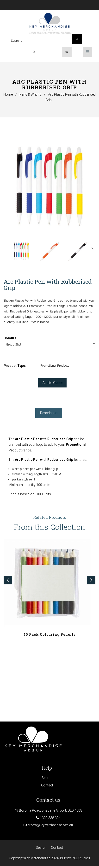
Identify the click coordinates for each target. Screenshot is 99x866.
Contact (47, 785)
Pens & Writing (30, 94)
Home (8, 94)
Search (47, 778)
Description (48, 413)
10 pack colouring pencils (49, 634)
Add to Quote (52, 383)
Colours (10, 338)
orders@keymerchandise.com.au (50, 825)
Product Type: (15, 366)
